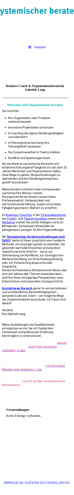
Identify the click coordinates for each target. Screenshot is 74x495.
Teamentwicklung (35, 218)
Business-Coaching (19, 215)
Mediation (8, 222)
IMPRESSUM (13, 482)
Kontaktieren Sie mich (17, 288)
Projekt (11, 218)
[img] (37, 11)
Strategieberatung (53, 215)
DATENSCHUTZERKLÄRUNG (47, 482)
